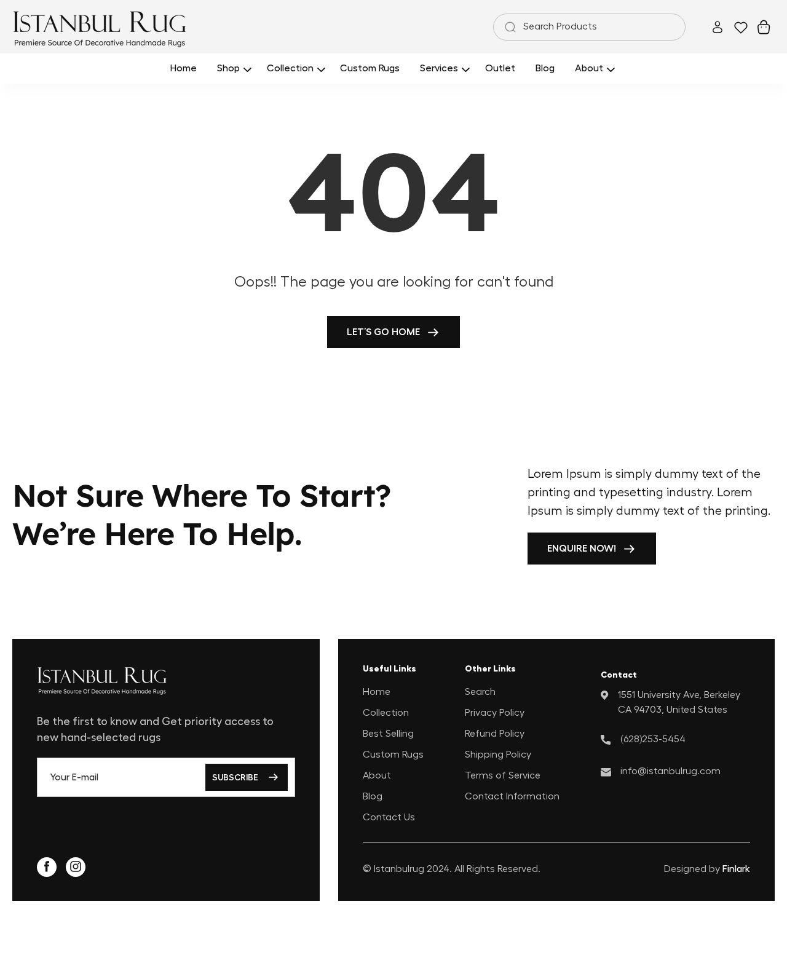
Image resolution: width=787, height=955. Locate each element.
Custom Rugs (393, 754)
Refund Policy (494, 733)
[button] (232, 68)
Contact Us (389, 817)
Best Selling (388, 733)
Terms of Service (502, 775)
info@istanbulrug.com (670, 770)
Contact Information (512, 796)
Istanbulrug (399, 869)
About (377, 775)
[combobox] (589, 27)
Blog (372, 796)
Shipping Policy (498, 754)
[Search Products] (508, 27)
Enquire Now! (581, 548)
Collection (386, 712)
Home (376, 691)
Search (480, 691)
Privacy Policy (494, 712)
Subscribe (235, 777)
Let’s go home (383, 332)
